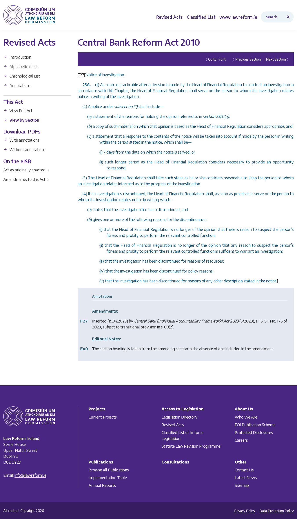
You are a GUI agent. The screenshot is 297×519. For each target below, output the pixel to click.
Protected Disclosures (254, 432)
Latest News (246, 477)
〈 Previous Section (246, 59)
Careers (241, 440)
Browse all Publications (109, 469)
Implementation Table (108, 477)
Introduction (20, 56)
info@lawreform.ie (30, 475)
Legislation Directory (179, 416)
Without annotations (27, 149)
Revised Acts (173, 424)
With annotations (24, 140)
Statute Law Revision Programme (191, 446)
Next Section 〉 (278, 59)
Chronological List (24, 75)
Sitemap (242, 485)
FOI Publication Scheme (255, 424)
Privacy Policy (244, 511)
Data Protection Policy (276, 511)
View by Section (24, 119)
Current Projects (103, 416)
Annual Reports (102, 485)
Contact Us (244, 469)
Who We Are (246, 416)
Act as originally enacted (26, 169)
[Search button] (289, 16)
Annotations (20, 85)
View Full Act (21, 110)
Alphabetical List (23, 66)
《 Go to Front (215, 59)
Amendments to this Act (26, 179)
